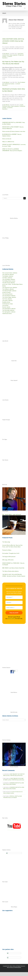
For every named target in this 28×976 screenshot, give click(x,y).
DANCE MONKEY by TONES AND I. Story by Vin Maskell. (13, 563)
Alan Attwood (6, 53)
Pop (19, 82)
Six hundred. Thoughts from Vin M (10, 553)
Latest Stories (20, 53)
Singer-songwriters (13, 55)
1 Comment (9, 56)
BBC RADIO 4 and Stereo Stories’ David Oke (13, 568)
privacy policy (11, 618)
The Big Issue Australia (9, 83)
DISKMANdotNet (17, 967)
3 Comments (9, 107)
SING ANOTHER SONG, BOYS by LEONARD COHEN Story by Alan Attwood (13, 41)
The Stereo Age (6, 542)
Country (21, 104)
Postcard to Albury (6, 550)
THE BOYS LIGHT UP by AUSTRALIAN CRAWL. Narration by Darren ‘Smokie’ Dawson (13, 575)
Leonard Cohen (5, 55)
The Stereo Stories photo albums (10, 571)
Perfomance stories (6, 106)
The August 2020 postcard (8, 556)
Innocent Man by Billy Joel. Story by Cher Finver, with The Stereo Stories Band (12, 546)
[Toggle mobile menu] (25, 8)
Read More (4, 57)
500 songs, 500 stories (8, 559)
